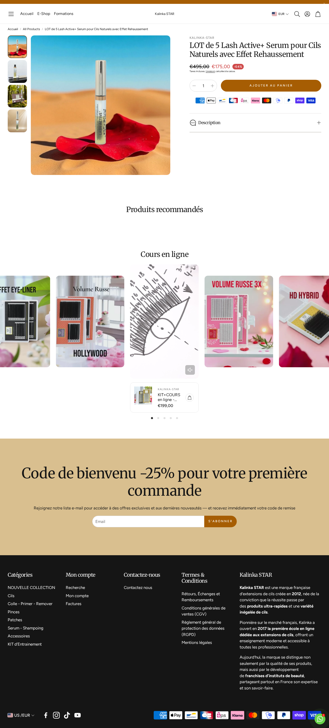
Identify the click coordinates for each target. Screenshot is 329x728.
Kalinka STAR (164, 14)
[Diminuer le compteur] (194, 85)
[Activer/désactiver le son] (190, 370)
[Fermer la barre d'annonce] (324, 3)
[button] (11, 14)
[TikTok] (67, 715)
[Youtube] (77, 715)
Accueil (13, 29)
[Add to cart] (189, 398)
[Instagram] (56, 715)
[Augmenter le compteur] (212, 85)
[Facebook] (45, 715)
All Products (31, 29)
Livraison (210, 71)
